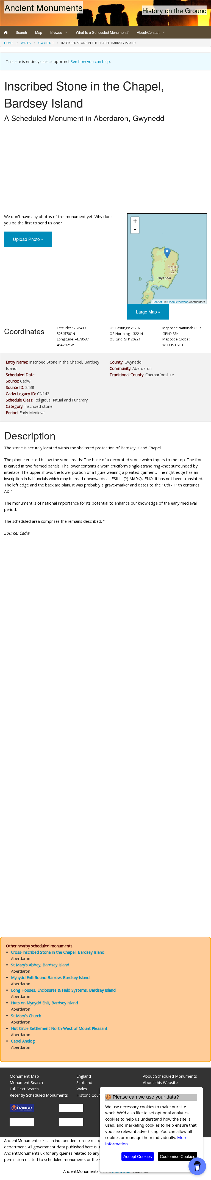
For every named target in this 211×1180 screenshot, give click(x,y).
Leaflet (157, 301)
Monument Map (24, 1076)
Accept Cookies (137, 1156)
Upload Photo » (28, 239)
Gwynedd (46, 43)
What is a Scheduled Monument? (102, 32)
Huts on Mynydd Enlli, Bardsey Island (44, 1002)
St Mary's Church (26, 1015)
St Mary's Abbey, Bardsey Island (40, 964)
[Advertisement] (105, 169)
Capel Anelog (23, 1041)
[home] (6, 32)
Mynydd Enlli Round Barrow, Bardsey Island (50, 977)
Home (8, 43)
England (83, 1076)
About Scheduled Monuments (170, 1076)
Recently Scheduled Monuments (39, 1095)
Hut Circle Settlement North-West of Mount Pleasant (59, 1028)
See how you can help (90, 61)
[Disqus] (105, 705)
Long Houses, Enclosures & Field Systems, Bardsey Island (63, 990)
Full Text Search (24, 1088)
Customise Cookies (177, 1156)
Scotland (84, 1082)
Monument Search (26, 1082)
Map (38, 32)
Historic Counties (91, 1095)
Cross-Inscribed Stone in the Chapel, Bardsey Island (57, 952)
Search (21, 32)
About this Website (160, 1082)
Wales (25, 43)
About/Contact (148, 32)
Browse (56, 32)
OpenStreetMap (177, 301)
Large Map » (148, 312)
